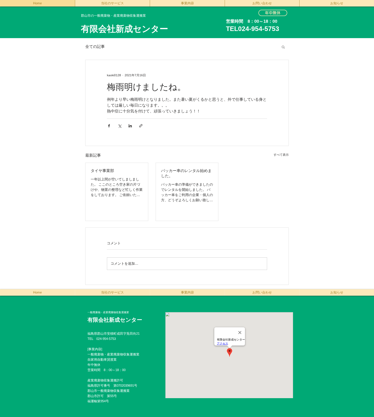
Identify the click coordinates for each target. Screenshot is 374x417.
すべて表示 (281, 154)
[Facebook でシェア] (109, 126)
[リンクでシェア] (141, 126)
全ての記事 (95, 46)
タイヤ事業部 (102, 171)
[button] (283, 47)
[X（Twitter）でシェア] (120, 126)
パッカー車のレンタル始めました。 (186, 173)
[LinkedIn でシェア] (130, 126)
